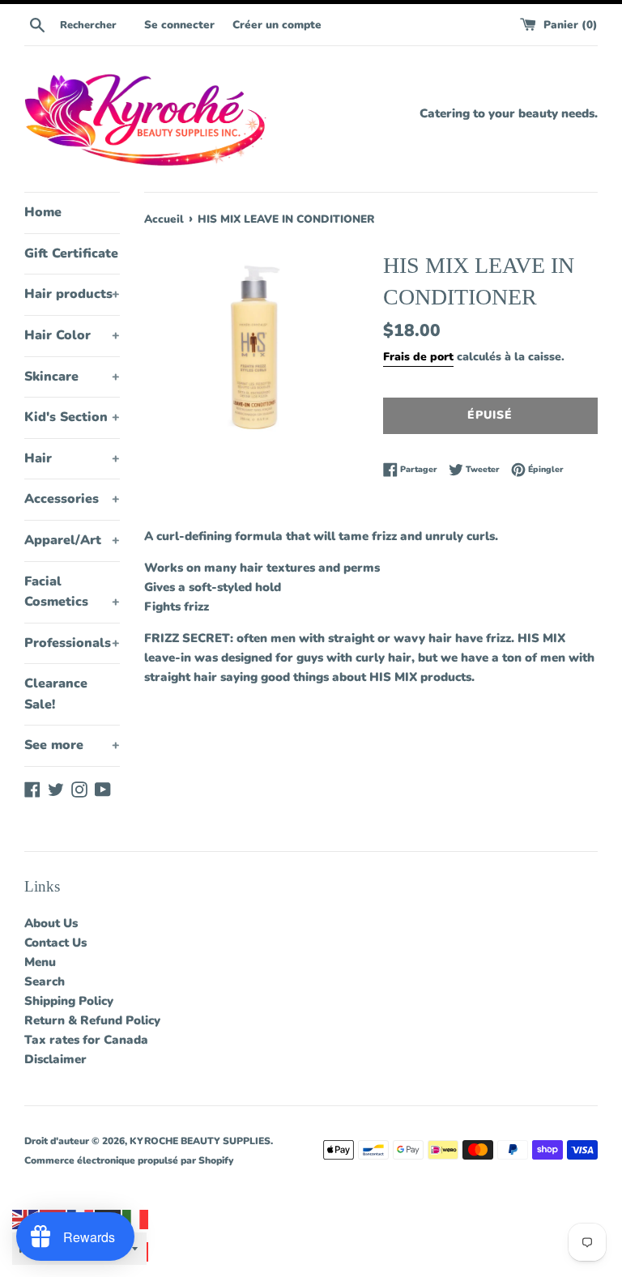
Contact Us (55, 942)
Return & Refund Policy (92, 1020)
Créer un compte (277, 24)
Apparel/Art (72, 540)
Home (43, 212)
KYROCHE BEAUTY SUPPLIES (200, 1140)
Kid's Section (72, 417)
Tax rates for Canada (86, 1040)
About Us (51, 923)
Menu (40, 962)
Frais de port (418, 356)
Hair (72, 458)
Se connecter (179, 24)
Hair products (72, 294)
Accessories (72, 499)
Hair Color (72, 335)
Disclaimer (55, 1059)
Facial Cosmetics (72, 592)
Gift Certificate (71, 253)
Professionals (72, 643)
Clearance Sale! (55, 694)
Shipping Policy (68, 1001)
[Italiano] (136, 1219)
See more (72, 745)
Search (44, 981)
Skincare (72, 376)
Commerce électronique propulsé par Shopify (128, 1160)
